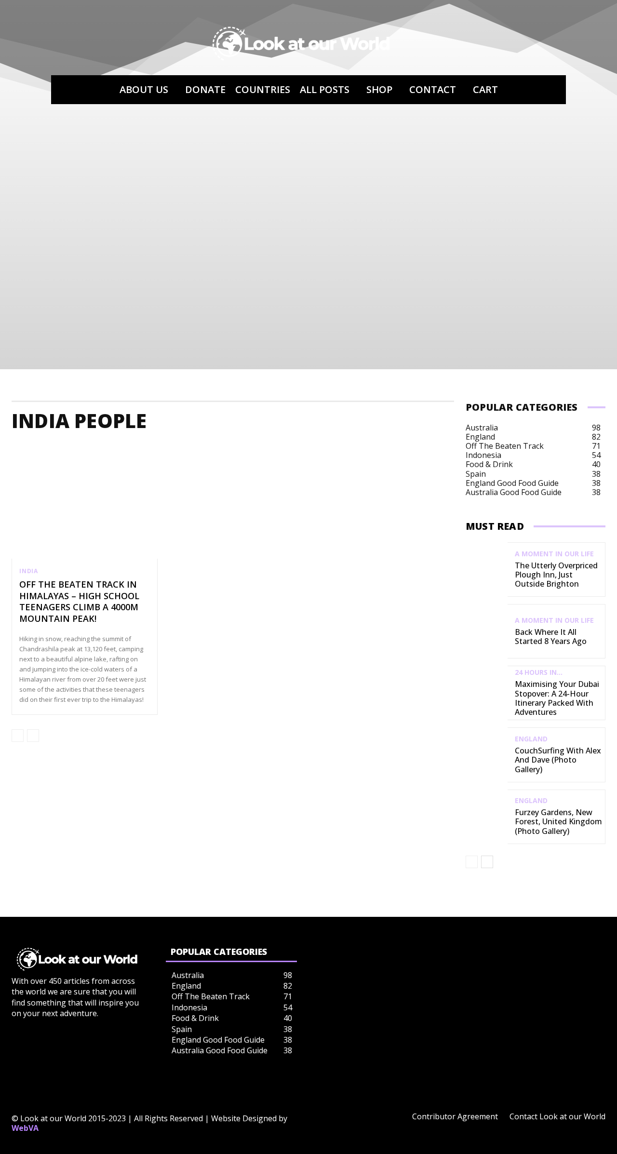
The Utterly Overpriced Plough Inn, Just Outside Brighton (556, 574)
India (28, 571)
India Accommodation (60, 449)
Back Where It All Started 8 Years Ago (551, 636)
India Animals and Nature (275, 449)
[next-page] (487, 862)
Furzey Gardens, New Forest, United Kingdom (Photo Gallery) (558, 821)
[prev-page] (18, 735)
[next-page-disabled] (33, 735)
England (531, 739)
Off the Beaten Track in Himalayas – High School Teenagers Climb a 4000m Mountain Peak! (79, 601)
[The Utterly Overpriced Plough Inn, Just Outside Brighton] (487, 569)
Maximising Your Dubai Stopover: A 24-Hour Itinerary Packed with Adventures (557, 698)
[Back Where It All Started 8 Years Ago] (487, 631)
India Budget (416, 449)
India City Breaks (490, 449)
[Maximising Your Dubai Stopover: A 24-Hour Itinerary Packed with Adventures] (487, 693)
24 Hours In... (539, 672)
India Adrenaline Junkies (164, 449)
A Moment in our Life (554, 553)
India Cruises (564, 449)
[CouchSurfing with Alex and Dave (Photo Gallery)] (487, 754)
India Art (357, 449)
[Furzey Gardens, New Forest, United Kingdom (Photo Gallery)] (487, 817)
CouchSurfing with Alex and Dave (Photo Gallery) (558, 759)
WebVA (25, 1128)
